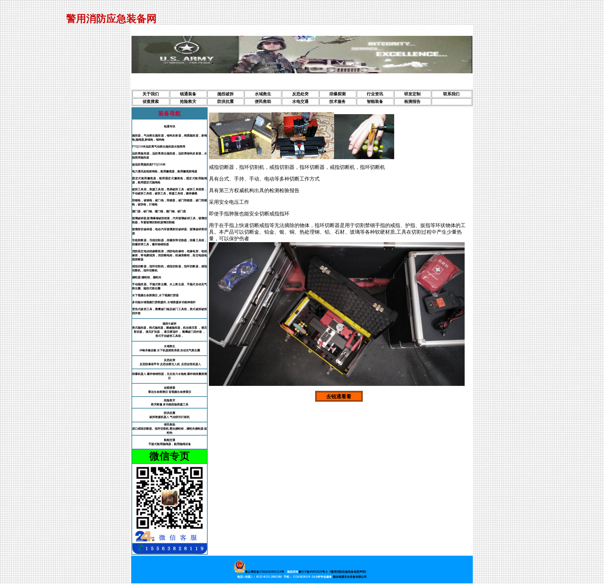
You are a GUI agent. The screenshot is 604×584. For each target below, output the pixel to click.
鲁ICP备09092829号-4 (313, 571)
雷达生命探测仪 (158, 391)
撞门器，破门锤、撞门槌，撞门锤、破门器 (159, 211)
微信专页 (169, 456)
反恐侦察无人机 (170, 364)
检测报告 (412, 101)
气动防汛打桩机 (180, 417)
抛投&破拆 (169, 323)
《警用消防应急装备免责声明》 (348, 571)
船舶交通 (169, 440)
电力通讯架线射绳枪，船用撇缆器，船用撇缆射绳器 (164, 171)
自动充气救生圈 (190, 350)
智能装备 (375, 101)
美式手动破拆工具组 (168, 335)
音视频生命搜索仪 (180, 391)
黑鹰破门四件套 (192, 331)
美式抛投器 (139, 327)
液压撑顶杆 (171, 331)
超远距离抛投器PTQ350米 (148, 164)
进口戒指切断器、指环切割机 (150, 428)
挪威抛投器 (173, 327)
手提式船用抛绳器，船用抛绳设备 (169, 444)
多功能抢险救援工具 (175, 404)
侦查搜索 (151, 101)
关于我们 (151, 94)
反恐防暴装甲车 (149, 364)
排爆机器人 (139, 373)
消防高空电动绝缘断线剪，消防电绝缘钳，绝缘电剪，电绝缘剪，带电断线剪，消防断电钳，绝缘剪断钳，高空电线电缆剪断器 (169, 255)
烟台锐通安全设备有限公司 (350, 576)
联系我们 (451, 94)
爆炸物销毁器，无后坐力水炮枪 (167, 373)
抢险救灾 (188, 101)
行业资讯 (375, 94)
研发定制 (412, 94)
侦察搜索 (169, 387)
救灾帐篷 (156, 404)
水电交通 (300, 101)
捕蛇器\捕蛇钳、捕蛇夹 (146, 277)
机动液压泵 (190, 327)
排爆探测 (337, 94)
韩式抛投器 (156, 327)
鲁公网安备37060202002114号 (264, 571)
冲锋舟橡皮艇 (147, 350)
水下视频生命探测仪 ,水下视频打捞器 (155, 295)
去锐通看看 (338, 396)
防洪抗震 (225, 101)
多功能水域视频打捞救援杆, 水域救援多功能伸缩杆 (164, 302)
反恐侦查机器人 (191, 364)
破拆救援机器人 (159, 417)
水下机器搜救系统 (168, 350)
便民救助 (263, 101)
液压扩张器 (153, 331)
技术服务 (337, 101)
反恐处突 (300, 94)
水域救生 (263, 94)
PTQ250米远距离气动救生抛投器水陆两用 (158, 146)
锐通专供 (169, 126)
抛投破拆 (225, 94)
